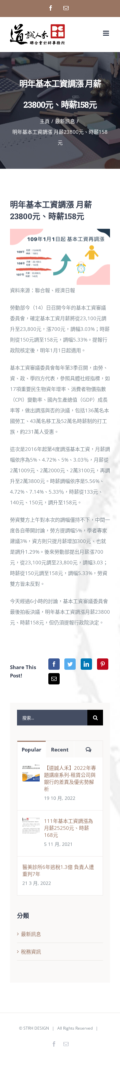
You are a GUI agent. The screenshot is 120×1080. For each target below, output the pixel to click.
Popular (31, 749)
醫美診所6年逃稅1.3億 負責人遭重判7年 (58, 870)
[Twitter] (70, 664)
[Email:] (54, 678)
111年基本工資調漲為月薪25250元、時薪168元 (68, 828)
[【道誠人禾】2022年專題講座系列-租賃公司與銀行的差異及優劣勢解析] (31, 769)
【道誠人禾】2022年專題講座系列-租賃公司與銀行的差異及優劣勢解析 (70, 778)
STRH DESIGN (36, 1028)
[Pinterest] (102, 664)
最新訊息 (31, 934)
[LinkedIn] (86, 664)
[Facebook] (54, 664)
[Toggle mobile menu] (106, 33)
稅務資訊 (31, 951)
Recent (60, 749)
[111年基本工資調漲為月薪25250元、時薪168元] (31, 822)
